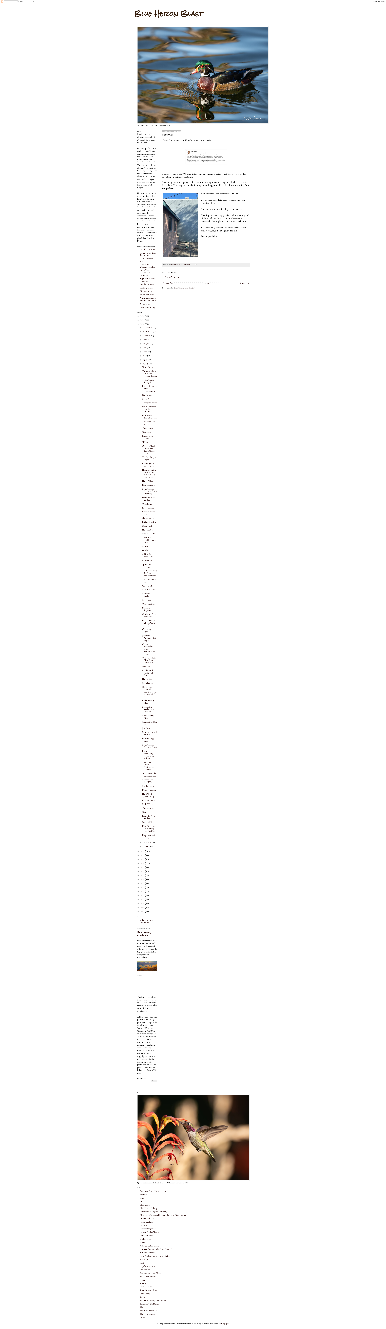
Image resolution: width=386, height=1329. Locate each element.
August (146, 343)
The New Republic (148, 1310)
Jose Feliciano (148, 786)
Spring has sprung (146, 565)
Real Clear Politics (148, 1276)
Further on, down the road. (149, 416)
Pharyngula (145, 1259)
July (145, 347)
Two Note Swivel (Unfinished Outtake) (148, 766)
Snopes (143, 1297)
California (146, 432)
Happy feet (147, 679)
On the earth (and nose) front (147, 673)
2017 (142, 875)
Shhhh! (145, 442)
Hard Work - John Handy (148, 795)
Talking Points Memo (149, 1304)
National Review (147, 1252)
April (145, 359)
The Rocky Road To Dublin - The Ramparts (149, 573)
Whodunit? (147, 504)
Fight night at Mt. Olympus (147, 279)
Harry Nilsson (148, 481)
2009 (142, 907)
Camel (145, 812)
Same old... (147, 666)
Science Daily (146, 1286)
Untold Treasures (147, 249)
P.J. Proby (146, 600)
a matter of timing (148, 307)
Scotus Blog (145, 1293)
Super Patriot (148, 508)
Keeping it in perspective (148, 464)
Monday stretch (149, 790)
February (147, 842)
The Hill (143, 1307)
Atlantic (143, 1194)
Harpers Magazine (148, 1228)
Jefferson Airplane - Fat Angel (149, 638)
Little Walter (147, 804)
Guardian (144, 1225)
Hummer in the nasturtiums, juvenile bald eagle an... (149, 474)
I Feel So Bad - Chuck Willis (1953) (148, 623)
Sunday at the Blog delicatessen (148, 254)
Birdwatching (146, 291)
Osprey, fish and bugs (149, 513)
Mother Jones (145, 1239)
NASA (142, 1242)
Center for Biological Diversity (153, 1211)
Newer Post (168, 283)
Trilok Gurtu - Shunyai (148, 381)
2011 (142, 899)
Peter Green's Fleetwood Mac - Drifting (149, 491)
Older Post (244, 283)
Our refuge (147, 560)
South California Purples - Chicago (149, 409)
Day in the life (148, 533)
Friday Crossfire (149, 522)
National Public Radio (149, 1245)
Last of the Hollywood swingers (145, 273)
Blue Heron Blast (168, 13)
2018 (142, 871)
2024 (142, 324)
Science (143, 1283)
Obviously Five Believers (149, 615)
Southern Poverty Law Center (153, 1300)
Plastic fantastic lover (146, 259)
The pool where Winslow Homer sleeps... (149, 373)
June (145, 351)
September (148, 339)
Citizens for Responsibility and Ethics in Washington (163, 1215)
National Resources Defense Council (156, 1249)
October (147, 335)
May (145, 355)
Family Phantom (147, 284)
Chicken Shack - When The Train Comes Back (149, 450)
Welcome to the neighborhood (149, 774)
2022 (142, 855)
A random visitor (149, 402)
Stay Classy (147, 395)
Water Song (147, 367)
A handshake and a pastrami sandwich (148, 299)
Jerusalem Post (146, 1235)
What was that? (148, 604)
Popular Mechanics (148, 1266)
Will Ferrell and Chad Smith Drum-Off (149, 660)
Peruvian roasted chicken (149, 733)
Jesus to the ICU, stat (149, 723)
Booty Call (147, 822)
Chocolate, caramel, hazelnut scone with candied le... (149, 692)
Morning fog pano (148, 739)
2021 (142, 859)
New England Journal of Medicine (155, 1256)
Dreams (145, 546)
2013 (142, 891)
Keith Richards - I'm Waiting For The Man (149, 828)
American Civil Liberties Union (154, 1191)
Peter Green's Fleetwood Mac (149, 746)
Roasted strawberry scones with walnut (148, 755)
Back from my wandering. (144, 934)
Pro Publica (145, 1269)
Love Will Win (149, 589)
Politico (143, 1263)
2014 (142, 887)
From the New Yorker (148, 498)
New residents (148, 485)
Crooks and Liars (147, 1218)
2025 (142, 320)
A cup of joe (145, 304)
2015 (142, 883)
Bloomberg (145, 1205)
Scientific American (148, 1290)
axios (142, 1198)
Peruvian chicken (146, 594)
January (146, 846)
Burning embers (147, 287)
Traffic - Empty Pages (149, 458)
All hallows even (147, 294)
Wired (142, 1317)
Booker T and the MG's (148, 781)
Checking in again (147, 630)
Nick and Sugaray (146, 609)
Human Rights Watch (149, 1232)
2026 (142, 316)
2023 (142, 851)
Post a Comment (172, 277)
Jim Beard (146, 728)
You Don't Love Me (149, 580)
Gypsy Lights (148, 518)
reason (142, 1280)
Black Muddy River (148, 716)
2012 (142, 895)
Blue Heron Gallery (148, 1208)
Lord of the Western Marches (147, 265)
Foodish (145, 550)
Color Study (147, 585)
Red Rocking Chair (148, 701)
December (148, 327)
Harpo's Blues (148, 529)
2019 (142, 867)
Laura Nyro (147, 398)
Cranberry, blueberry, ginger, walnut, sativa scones (149, 649)
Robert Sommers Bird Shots (147, 921)
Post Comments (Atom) (184, 287)
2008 (142, 911)
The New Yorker (147, 1314)
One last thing (148, 800)
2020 (142, 863)
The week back (149, 808)
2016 (142, 879)
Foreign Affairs (146, 1222)
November (148, 331)
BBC (142, 1201)
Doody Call (147, 526)
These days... (147, 428)
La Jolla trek (147, 683)
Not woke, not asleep (148, 836)
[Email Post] (195, 264)
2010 (142, 903)
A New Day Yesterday (147, 555)
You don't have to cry (149, 423)
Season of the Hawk (148, 437)
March (146, 363)
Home (206, 283)
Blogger (224, 1323)
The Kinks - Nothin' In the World (149, 540)
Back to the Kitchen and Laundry (148, 709)
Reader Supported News (150, 1273)
